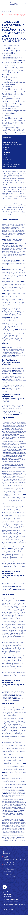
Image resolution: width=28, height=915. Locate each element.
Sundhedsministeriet (11, 902)
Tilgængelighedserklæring (13, 907)
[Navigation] (2, 4)
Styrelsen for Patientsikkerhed (14, 904)
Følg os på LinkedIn (9, 882)
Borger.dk (7, 894)
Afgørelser (9, 11)
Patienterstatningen (11, 899)
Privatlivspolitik (9, 909)
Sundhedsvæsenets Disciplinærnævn (11, 12)
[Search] (26, 4)
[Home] (14, 3)
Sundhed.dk (7, 896)
